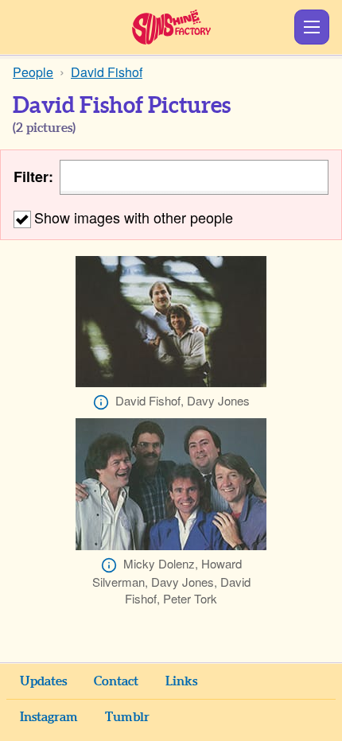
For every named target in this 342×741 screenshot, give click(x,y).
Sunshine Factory (171, 27)
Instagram (49, 717)
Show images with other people (133, 217)
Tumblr (127, 717)
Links (181, 681)
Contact (116, 681)
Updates (43, 681)
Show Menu (311, 27)
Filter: (33, 177)
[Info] (101, 402)
